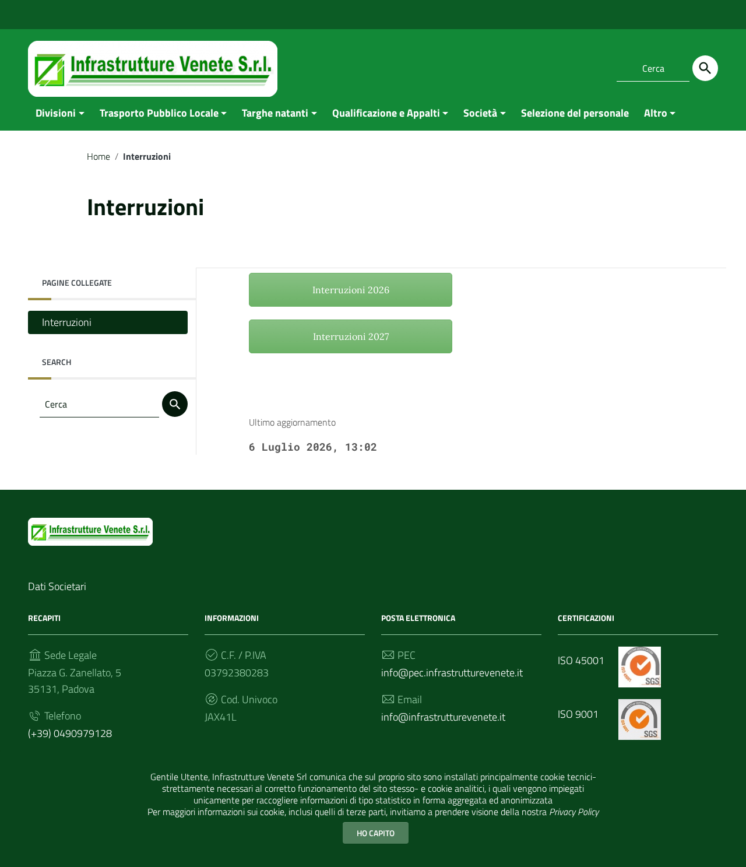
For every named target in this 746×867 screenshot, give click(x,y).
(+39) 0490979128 (70, 733)
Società (480, 113)
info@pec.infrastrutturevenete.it (452, 672)
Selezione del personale (575, 113)
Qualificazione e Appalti (386, 113)
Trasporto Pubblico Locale (159, 113)
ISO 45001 (582, 660)
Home (98, 156)
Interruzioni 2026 (350, 290)
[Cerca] (705, 68)
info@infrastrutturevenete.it (443, 717)
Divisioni (56, 113)
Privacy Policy (574, 812)
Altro (655, 113)
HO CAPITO (376, 833)
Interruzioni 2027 (351, 336)
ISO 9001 (579, 714)
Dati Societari (57, 586)
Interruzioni (67, 322)
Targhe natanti (275, 113)
